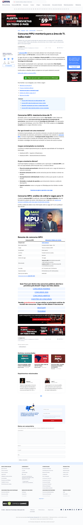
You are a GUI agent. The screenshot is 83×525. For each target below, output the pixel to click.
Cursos (32, 4)
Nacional (23, 30)
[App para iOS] (65, 510)
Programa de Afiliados (6, 480)
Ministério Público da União (53, 240)
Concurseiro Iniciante (57, 4)
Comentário (20, 430)
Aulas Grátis (65, 474)
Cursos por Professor (46, 484)
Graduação (44, 474)
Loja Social (3, 474)
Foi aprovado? (28, 482)
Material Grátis (66, 470)
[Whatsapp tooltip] (74, 510)
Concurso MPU (33, 30)
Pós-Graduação (45, 476)
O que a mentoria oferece (26, 88)
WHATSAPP (41, 308)
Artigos (38, 4)
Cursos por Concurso (46, 478)
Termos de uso (41, 509)
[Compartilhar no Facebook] (57, 48)
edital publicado (45, 242)
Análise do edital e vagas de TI (28, 93)
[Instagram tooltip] (72, 510)
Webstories (78, 4)
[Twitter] (78, 510)
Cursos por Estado (46, 482)
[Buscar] (14, 2)
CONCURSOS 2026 (41, 292)
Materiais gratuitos (68, 4)
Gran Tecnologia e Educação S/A (33, 517)
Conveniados (4, 478)
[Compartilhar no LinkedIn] (61, 48)
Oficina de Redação (46, 486)
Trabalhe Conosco (5, 482)
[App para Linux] (63, 510)
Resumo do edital (24, 95)
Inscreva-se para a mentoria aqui (29, 90)
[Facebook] (76, 510)
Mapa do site (50, 509)
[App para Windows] (61, 510)
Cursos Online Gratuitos (47, 487)
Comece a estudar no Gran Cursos (41, 319)
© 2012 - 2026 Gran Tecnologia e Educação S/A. (13, 509)
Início (19, 30)
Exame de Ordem (46, 472)
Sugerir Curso (66, 476)
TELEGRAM (41, 311)
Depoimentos (66, 468)
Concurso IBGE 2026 (16, 4)
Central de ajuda (26, 468)
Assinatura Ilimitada (46, 468)
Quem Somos (4, 468)
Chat (24, 470)
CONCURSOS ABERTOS (41, 295)
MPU (27, 30)
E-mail (19, 450)
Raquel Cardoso (21, 367)
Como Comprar (4, 472)
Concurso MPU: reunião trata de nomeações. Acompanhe (57, 366)
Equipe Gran (22, 46)
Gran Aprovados (46, 4)
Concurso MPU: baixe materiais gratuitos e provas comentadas (35, 108)
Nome (19, 445)
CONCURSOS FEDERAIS (41, 289)
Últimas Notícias (6, 4)
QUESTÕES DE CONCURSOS (41, 299)
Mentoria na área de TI (26, 85)
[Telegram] (81, 510)
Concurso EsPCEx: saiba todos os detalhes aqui (24, 365)
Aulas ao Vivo (65, 472)
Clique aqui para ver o (26, 276)
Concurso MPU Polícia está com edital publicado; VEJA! (33, 100)
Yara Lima (53, 368)
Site (18, 454)
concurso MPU (23, 53)
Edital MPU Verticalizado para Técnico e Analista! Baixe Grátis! (35, 105)
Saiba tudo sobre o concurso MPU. (27, 73)
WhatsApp (25, 472)
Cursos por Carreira (46, 480)
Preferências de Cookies (6, 484)
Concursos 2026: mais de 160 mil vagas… (41, 365)
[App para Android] (67, 510)
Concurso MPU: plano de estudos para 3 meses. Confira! (34, 103)
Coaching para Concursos (47, 470)
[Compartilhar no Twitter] (59, 48)
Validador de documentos (6, 476)
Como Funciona (4, 470)
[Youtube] (70, 510)
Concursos (25, 4)
